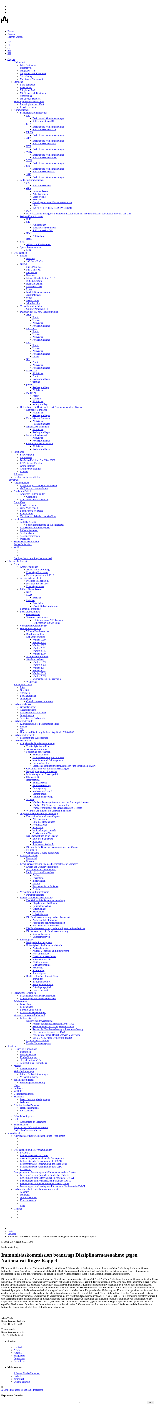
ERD (28, 342)
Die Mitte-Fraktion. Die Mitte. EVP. (37, 460)
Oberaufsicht (32, 777)
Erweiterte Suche (28, 107)
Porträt (35, 317)
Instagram (38, 1389)
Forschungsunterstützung (32, 1082)
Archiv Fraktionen (29, 566)
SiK (28, 166)
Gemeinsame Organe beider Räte (42, 852)
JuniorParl (19, 1379)
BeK (28, 219)
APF (28, 314)
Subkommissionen (41, 185)
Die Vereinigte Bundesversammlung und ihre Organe (52, 847)
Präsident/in (26, 67)
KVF (28, 146)
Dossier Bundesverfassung (39, 1021)
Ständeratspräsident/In (43, 844)
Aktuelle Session (28, 522)
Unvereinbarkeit (40, 990)
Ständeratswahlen (35, 659)
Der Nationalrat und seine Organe (43, 816)
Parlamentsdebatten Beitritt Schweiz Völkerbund (56, 1035)
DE (9, 42)
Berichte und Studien (30, 1009)
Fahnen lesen (26, 513)
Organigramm (27, 715)
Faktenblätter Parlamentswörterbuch (37, 995)
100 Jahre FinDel (34, 261)
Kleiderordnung (40, 962)
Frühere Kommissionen (31, 589)
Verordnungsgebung (42, 796)
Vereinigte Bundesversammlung (29, 101)
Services (12, 1046)
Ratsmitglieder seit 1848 (32, 104)
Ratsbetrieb (13, 480)
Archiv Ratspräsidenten (31, 578)
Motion (36, 883)
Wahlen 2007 (39, 645)
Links (35, 205)
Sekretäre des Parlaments (32, 718)
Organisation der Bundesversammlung (39, 813)
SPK (28, 174)
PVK (22, 241)
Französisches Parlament (38, 418)
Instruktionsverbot (41, 981)
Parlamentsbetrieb (29, 855)
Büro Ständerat (27, 84)
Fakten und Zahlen (23, 684)
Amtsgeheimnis (40, 948)
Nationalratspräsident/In (44, 830)
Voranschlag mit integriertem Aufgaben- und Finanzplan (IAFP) (63, 765)
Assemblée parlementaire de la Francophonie (42, 1158)
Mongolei (25, 1194)
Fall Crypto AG (34, 267)
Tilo (22, 729)
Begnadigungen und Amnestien (41, 771)
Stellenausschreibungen (44, 227)
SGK (28, 124)
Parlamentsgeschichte (24, 735)
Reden (17, 1119)
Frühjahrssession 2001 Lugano (47, 620)
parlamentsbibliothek (24, 1079)
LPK (28, 250)
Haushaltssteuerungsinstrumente (48, 757)
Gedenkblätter (33, 614)
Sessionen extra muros (37, 617)
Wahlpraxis (31, 681)
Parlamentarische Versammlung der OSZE (41, 1161)
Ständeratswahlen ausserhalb (46, 679)
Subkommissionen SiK (43, 171)
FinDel (23, 255)
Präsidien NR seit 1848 (37, 580)
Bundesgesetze (39, 782)
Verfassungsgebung (42, 791)
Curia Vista (19, 502)
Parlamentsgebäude (23, 721)
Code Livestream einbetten (39, 701)
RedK (29, 238)
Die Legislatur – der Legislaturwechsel (33, 558)
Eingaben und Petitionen (44, 903)
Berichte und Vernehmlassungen (48, 118)
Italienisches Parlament (37, 426)
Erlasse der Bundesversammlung (42, 866)
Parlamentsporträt (22, 740)
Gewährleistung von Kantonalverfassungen (47, 768)
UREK (29, 132)
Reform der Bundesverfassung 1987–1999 (53, 1023)
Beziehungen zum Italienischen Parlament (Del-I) (44, 1183)
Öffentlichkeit (39, 908)
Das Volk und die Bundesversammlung (45, 900)
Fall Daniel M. (33, 269)
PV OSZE (31, 393)
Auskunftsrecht (33, 295)
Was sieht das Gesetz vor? (45, 606)
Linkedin (8, 1389)
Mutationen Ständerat (30, 98)
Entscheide (37, 603)
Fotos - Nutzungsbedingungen (35, 1099)
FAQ (22, 1206)
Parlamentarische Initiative (45, 886)
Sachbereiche (39, 196)
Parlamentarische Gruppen (33, 1012)
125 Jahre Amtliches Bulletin (34, 499)
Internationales (15, 1133)
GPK (28, 188)
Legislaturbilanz (28, 695)
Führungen (25, 1051)
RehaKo (30, 600)
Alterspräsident (39, 819)
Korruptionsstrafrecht (42, 984)
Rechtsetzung (33, 779)
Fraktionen (19, 452)
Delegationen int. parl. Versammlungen (39, 311)
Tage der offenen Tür (30, 1060)
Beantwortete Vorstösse (31, 510)
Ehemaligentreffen (35, 586)
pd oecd (30, 384)
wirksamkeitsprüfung (36, 749)
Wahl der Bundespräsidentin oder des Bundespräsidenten (60, 802)
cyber (29, 297)
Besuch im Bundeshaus (25, 1049)
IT (9, 47)
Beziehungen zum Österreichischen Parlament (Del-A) (47, 1178)
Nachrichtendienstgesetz (38, 292)
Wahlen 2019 (39, 653)
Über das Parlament (17, 561)
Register (18, 1208)
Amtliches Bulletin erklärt (32, 494)
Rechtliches (19, 1361)
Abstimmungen (21, 482)
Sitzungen (25, 693)
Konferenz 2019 (34, 286)
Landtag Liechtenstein (37, 435)
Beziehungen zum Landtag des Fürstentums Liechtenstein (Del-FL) (53, 1186)
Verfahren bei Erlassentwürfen (41, 869)
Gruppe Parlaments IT (37, 309)
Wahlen (17, 547)
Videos (35, 356)
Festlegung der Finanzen (38, 751)
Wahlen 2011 (38, 648)
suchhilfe (18, 1091)
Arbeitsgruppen (40, 194)
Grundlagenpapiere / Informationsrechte (52, 202)
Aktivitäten (37, 323)
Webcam (24, 1102)
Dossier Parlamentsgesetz (38, 1043)
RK (28, 115)
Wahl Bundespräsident (37, 656)
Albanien (24, 1192)
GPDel (23, 264)
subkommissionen (41, 191)
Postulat (36, 889)
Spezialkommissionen (30, 247)
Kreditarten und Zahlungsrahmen (48, 760)
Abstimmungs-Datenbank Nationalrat (38, 485)
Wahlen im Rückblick (30, 628)
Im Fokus (18, 1088)
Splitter (23, 726)
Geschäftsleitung (28, 709)
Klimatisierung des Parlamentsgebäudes (39, 723)
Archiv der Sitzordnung (38, 569)
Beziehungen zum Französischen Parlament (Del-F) (45, 1180)
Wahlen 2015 (39, 651)
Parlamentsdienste (22, 704)
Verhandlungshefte (29, 1077)
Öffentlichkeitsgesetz (24, 1116)
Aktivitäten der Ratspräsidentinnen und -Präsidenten (39, 1135)
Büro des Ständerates (42, 838)
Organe (11, 59)
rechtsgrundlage (40, 404)
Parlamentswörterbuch (25, 993)
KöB (28, 592)
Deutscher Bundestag (36, 409)
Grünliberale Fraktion (30, 468)
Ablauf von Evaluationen (38, 244)
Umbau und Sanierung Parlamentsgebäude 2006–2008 (47, 732)
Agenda (18, 1352)
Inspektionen (32, 300)
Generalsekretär (27, 707)
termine (36, 381)
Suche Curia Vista (23, 544)
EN (9, 53)
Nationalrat (19, 62)
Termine (36, 320)
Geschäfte (25, 690)
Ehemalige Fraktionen (37, 572)
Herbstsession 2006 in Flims (46, 623)
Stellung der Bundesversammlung (36, 897)
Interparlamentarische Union (34, 1155)
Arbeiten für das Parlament (33, 712)
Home (11, 1231)
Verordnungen (39, 793)
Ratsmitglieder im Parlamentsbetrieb (44, 945)
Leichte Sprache (15, 37)
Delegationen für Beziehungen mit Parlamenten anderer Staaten (51, 407)
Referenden (38, 911)
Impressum (19, 1358)
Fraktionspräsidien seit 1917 (40, 575)
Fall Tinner (31, 272)
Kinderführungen (28, 1057)
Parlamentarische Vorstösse (45, 925)
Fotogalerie (19, 1355)
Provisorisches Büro (42, 833)
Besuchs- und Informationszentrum (31, 1127)
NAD (29, 594)
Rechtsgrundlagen (41, 325)
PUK (28, 210)
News (17, 1085)
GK (28, 222)
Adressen (18, 474)
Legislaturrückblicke (30, 611)
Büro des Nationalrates (43, 822)
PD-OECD (25, 1169)
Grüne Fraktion (27, 466)
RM (9, 50)
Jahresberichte (33, 303)
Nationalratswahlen (35, 637)
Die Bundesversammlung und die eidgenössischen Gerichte (55, 928)
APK (28, 138)
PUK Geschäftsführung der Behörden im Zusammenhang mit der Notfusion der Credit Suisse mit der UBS (79, 213)
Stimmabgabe (39, 973)
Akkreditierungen (28, 1068)
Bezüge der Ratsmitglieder (27, 477)
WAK (29, 152)
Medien (17, 1065)
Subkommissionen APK (44, 143)
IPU (28, 359)
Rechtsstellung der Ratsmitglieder (42, 976)
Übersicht (25, 538)
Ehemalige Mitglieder (30, 608)
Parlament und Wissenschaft (34, 737)
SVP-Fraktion (27, 454)
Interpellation (38, 880)
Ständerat (18, 82)
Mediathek (19, 1096)
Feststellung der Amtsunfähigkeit (48, 922)
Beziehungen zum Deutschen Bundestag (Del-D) (44, 1175)
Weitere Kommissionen (31, 216)
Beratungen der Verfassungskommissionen (53, 1026)
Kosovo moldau (28, 1200)
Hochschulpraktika (29, 1107)
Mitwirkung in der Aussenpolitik (42, 774)
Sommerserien (21, 1124)
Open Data (25, 698)
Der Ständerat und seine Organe (42, 836)
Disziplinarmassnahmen (44, 956)
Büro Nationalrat (28, 65)
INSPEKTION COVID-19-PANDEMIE (52, 208)
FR (9, 45)
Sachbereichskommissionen (33, 112)
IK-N (29, 233)
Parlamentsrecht (28, 1018)
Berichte (36, 199)
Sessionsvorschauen (30, 536)
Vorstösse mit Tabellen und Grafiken (38, 516)
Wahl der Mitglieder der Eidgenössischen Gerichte (57, 808)
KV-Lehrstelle (27, 1110)
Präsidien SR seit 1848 (37, 583)
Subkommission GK (42, 230)
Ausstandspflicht (40, 953)
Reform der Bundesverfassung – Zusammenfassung (57, 1029)
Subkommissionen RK (43, 121)
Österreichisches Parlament (39, 443)
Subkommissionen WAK (44, 157)
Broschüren (25, 1004)
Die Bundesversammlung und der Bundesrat (48, 917)
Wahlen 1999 (39, 639)
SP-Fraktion (26, 457)
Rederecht (37, 967)
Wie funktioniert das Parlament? (29, 1015)
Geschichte (31, 496)
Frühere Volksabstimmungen (34, 1074)
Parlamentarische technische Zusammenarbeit (36, 1189)
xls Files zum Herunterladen (34, 488)
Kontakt (11, 34)
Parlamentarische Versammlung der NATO (41, 1166)
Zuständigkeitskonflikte (37, 746)
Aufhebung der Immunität (45, 920)
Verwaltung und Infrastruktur (34, 892)
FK (28, 182)
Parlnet (11, 31)
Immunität (37, 979)
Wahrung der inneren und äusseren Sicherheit (48, 810)
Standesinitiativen (41, 936)
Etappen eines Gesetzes (37, 1040)
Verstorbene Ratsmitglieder (33, 625)
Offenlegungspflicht (42, 987)
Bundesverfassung (41, 785)
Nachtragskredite (40, 763)
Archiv (17, 564)
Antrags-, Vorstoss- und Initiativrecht (50, 950)
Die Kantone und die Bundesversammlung (47, 931)
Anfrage (36, 875)
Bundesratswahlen (35, 634)
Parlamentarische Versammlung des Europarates (43, 1164)
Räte (22, 687)
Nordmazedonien (28, 1197)
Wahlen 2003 (39, 642)
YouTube (27, 1389)
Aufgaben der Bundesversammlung (37, 743)
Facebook (18, 1389)
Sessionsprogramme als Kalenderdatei (45, 524)
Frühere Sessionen (29, 530)
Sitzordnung (26, 76)
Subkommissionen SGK (44, 129)
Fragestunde (38, 878)
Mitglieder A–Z (27, 70)
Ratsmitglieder (27, 939)
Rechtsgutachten (34, 283)
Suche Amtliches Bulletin (26, 541)
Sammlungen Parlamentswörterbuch (38, 998)
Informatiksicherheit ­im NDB (40, 278)
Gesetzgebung (39, 788)
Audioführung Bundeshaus (33, 1063)
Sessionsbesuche (28, 1054)
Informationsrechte (41, 959)
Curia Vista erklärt (29, 508)
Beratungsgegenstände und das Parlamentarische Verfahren (49, 864)
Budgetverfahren (40, 754)
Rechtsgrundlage (40, 387)
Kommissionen (21, 110)
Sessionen (19, 519)
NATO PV (31, 370)
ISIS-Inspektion (34, 281)
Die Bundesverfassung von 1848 (48, 1032)
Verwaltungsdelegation (31, 306)
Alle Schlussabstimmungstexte (35, 527)
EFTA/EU (31, 328)
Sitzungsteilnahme (41, 964)
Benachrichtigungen (24, 1093)
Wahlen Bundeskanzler (37, 631)
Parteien (24, 471)
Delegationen (20, 253)
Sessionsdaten (27, 533)
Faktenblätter (26, 1007)
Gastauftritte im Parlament (33, 1121)
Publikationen (39, 224)
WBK (29, 160)
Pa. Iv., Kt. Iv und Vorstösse (40, 872)
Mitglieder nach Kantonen (33, 73)
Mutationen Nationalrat (31, 79)
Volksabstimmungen (24, 1071)
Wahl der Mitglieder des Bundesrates (50, 805)
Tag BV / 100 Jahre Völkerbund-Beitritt (52, 1037)
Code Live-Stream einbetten (27, 1130)
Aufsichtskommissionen (32, 180)
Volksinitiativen (40, 914)
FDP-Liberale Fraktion (31, 463)
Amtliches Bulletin (23, 491)
